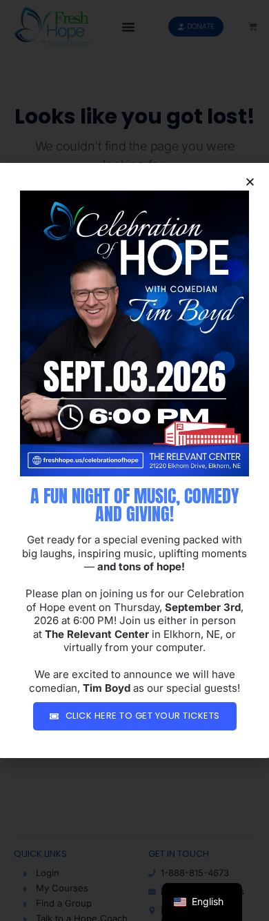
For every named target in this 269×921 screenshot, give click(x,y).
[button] (250, 182)
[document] (134, 460)
